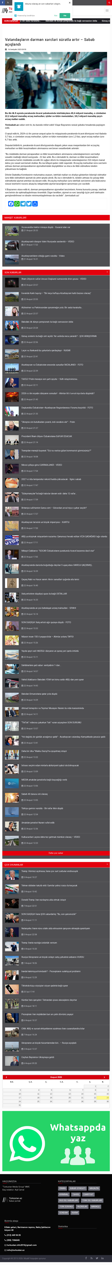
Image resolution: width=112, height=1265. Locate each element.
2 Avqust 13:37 (30, 1049)
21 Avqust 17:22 (30, 245)
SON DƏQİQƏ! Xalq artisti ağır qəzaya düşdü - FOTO (46, 622)
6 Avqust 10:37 (30, 1020)
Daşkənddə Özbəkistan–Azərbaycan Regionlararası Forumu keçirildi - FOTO (57, 407)
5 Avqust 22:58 (30, 934)
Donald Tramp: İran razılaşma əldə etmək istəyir (43, 900)
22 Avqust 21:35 (30, 414)
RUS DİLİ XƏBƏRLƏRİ (68, 1200)
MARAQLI (95, 1206)
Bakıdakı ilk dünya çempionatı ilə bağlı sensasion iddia (45, 21)
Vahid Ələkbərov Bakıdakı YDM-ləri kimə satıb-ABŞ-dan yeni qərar (52, 679)
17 (20, 1098)
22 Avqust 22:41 (30, 356)
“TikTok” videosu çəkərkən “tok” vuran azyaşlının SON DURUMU (51, 722)
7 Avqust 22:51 (30, 906)
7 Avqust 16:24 (30, 1035)
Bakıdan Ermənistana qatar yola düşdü (39, 694)
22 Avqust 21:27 (30, 428)
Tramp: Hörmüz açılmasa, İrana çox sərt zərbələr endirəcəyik (49, 871)
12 (51, 1094)
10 (20, 1094)
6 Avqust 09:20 (30, 1063)
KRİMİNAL (63, 1194)
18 (38, 1098)
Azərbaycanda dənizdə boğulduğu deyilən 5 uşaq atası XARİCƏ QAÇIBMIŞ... (57, 565)
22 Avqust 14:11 (30, 714)
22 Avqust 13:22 (30, 757)
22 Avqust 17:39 (30, 500)
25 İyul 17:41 (29, 992)
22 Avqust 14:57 (30, 671)
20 (69, 1098)
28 (82, 1102)
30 (108, 1102)
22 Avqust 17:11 (30, 542)
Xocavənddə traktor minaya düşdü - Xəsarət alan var (45, 227)
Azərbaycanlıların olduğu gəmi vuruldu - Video (43, 256)
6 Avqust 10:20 (30, 949)
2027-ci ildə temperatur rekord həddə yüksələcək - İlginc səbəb (51, 479)
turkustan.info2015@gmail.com (22, 1245)
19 (51, 1098)
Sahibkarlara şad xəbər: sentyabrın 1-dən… (41, 665)
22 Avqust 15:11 (30, 657)
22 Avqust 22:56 (30, 342)
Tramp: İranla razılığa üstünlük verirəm (39, 942)
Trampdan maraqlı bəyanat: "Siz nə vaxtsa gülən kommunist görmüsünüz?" (56, 450)
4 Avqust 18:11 (30, 1006)
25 (38, 1102)
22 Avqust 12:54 (30, 814)
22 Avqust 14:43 (30, 686)
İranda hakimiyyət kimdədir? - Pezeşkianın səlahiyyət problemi (50, 971)
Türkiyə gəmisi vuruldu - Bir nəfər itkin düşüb (42, 808)
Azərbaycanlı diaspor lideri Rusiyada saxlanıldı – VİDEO (47, 241)
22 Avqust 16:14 (30, 614)
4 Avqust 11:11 (30, 920)
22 (95, 1098)
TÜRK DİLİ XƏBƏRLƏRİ (92, 1200)
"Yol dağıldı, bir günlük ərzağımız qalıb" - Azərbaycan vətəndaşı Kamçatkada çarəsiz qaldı (63, 737)
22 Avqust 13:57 (30, 728)
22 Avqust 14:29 (30, 700)
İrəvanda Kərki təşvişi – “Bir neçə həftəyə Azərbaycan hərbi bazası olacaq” (56, 293)
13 (69, 1094)
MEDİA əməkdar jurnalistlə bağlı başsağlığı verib (44, 779)
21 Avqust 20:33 (30, 230)
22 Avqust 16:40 (30, 585)
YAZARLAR (82, 1206)
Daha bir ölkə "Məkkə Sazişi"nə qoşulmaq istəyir (44, 751)
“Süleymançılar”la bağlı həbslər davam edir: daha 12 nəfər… (49, 493)
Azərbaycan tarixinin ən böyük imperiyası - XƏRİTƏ (45, 522)
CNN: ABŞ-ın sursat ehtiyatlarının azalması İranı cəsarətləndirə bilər (53, 1028)
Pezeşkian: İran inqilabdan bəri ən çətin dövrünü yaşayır (47, 1014)
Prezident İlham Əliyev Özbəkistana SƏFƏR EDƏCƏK (46, 436)
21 (82, 1098)
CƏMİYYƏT (88, 1194)
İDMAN (62, 1188)
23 (108, 1098)
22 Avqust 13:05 (30, 800)
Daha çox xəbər (56, 853)
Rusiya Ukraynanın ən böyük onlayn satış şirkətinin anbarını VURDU (52, 957)
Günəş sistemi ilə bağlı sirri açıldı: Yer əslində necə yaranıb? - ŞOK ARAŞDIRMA (59, 336)
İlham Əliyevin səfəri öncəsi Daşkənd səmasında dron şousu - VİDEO (53, 279)
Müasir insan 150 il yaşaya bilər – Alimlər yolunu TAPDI (47, 636)
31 (20, 1105)
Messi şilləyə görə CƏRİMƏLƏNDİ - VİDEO (41, 465)
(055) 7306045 (13, 1240)
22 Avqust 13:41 (30, 743)
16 (108, 1094)
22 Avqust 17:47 (30, 485)
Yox (55, 15)
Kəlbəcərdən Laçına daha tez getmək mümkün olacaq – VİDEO (50, 837)
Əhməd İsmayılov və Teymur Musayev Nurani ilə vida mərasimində (52, 708)
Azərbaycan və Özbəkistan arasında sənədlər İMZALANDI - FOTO (52, 364)
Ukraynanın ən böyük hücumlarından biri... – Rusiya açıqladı (48, 1043)
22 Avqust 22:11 (30, 385)
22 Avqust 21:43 (30, 399)
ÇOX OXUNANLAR (14, 864)
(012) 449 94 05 (13, 1235)
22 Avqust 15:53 (30, 628)
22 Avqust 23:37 (30, 314)
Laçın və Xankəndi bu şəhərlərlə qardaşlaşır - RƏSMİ (45, 350)
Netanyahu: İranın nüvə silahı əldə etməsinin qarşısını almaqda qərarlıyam (55, 928)
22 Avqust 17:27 (30, 514)
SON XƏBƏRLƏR (13, 272)
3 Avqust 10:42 (30, 891)
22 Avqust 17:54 (30, 471)
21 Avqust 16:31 (30, 259)
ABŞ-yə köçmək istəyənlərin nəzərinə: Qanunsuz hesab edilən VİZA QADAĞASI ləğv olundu (64, 536)
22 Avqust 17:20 (30, 528)
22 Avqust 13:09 (30, 771)
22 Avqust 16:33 (30, 600)
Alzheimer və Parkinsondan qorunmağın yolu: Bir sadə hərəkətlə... (51, 307)
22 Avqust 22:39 (30, 371)
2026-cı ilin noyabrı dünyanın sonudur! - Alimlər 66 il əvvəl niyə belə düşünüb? (58, 393)
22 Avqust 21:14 (30, 442)
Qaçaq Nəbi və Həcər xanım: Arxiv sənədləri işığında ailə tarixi (50, 579)
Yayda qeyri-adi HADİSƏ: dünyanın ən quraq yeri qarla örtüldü (50, 651)
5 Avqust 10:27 (30, 877)
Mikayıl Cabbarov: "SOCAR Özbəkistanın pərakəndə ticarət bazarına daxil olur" (58, 551)
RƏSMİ (75, 1213)
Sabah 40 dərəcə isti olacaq (34, 794)
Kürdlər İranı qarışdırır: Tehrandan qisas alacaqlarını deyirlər (49, 1000)
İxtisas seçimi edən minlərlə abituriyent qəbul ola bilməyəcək (50, 765)
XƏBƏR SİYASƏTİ (77, 1188)
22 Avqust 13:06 (30, 786)
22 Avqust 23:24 (30, 328)
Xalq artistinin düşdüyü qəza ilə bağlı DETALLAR (44, 593)
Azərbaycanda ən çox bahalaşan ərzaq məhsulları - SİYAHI (48, 608)
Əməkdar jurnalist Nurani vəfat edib (37, 822)
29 (95, 1102)
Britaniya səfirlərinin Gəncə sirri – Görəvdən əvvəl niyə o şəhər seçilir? (54, 508)
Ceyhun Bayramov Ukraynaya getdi (37, 1057)
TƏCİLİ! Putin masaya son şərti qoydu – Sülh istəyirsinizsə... (49, 379)
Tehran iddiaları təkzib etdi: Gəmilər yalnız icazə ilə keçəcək (49, 885)
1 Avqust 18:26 (30, 963)
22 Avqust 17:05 (30, 557)
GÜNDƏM (63, 1213)
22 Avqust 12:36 (30, 829)
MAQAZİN (94, 1188)
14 (82, 1094)
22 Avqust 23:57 (30, 285)
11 (38, 1094)
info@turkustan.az (16, 1250)
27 (69, 1102)
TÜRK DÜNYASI (66, 1206)
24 (20, 1102)
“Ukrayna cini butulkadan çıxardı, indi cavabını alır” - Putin (48, 422)
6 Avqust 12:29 (30, 977)
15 (95, 1094)
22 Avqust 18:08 (30, 457)
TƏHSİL (76, 1194)
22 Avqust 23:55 (30, 299)
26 (51, 1102)
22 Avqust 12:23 (30, 843)
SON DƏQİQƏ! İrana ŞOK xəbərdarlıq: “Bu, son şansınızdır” (48, 914)
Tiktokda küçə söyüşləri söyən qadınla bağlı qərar (44, 985)
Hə (65, 15)
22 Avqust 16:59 (30, 571)
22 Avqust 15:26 (30, 643)
